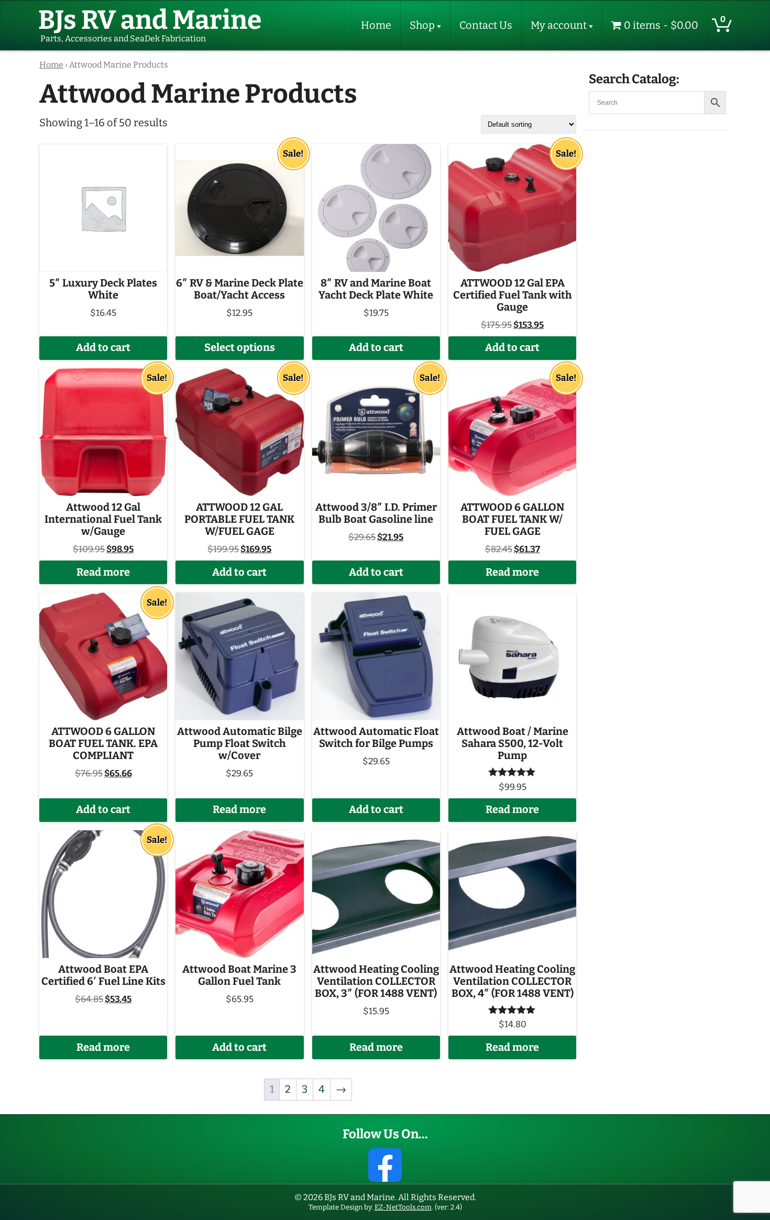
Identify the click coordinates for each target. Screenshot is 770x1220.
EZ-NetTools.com (403, 1207)
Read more (103, 572)
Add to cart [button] (103, 348)
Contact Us (485, 25)
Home (376, 25)
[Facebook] (385, 1165)
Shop (422, 25)
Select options (239, 348)
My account (559, 25)
